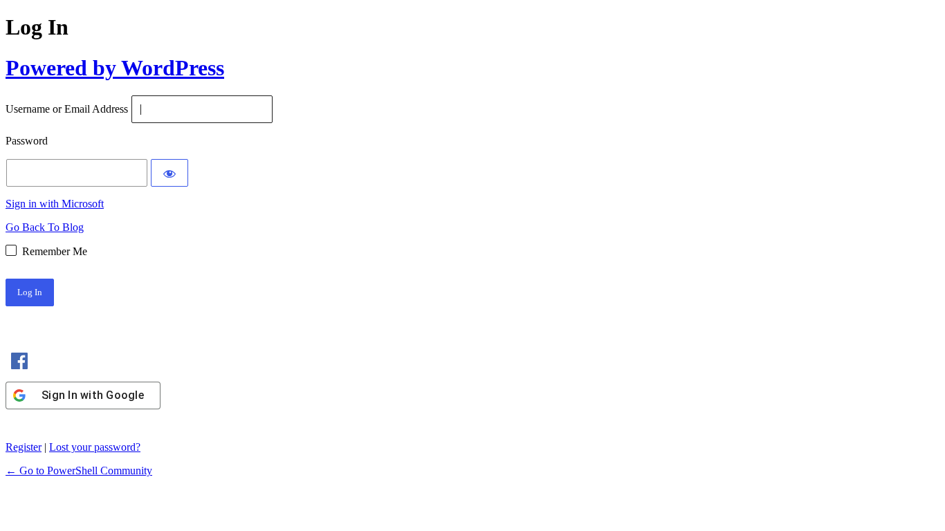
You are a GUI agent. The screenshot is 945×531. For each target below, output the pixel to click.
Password (27, 141)
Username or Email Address (67, 109)
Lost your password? (94, 447)
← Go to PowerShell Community (79, 470)
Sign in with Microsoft (55, 203)
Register (24, 447)
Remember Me (54, 251)
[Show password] (169, 173)
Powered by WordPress (115, 67)
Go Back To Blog (45, 227)
